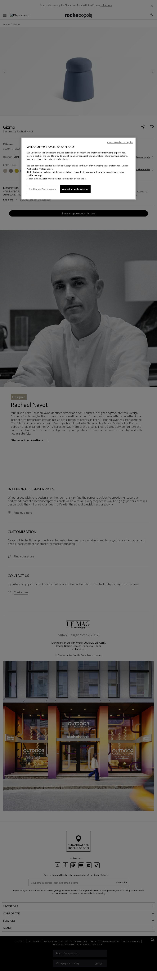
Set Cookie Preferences (42, 189)
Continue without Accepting (120, 142)
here (41, 178)
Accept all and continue (75, 189)
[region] (78, 169)
